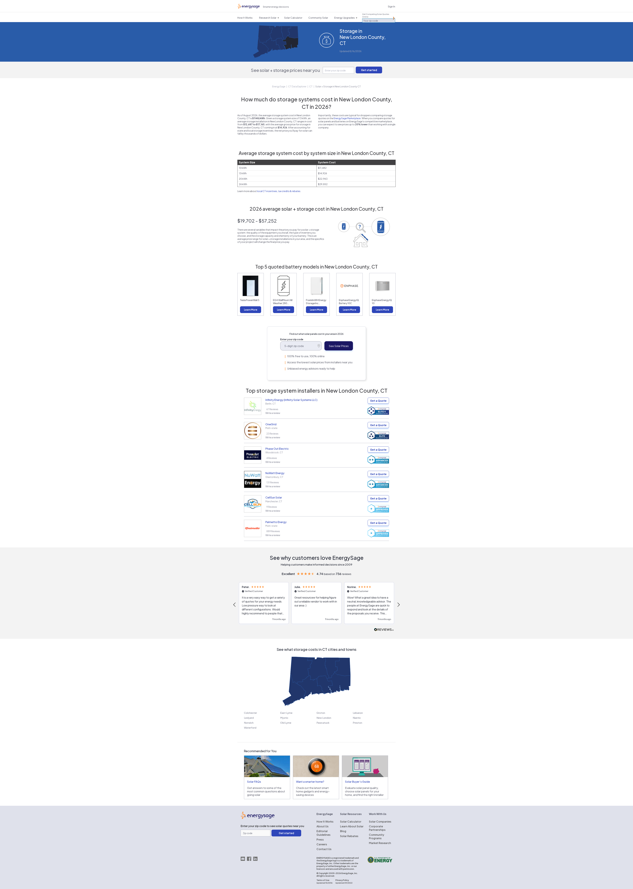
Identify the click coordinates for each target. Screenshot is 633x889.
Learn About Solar (351, 826)
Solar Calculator (350, 821)
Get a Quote (378, 400)
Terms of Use (322, 880)
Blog (343, 831)
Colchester (250, 712)
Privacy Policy (342, 880)
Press (320, 839)
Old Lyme (285, 722)
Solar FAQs (254, 781)
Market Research (380, 843)
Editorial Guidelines (323, 832)
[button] (234, 604)
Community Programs (376, 836)
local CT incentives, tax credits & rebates (278, 191)
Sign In (391, 6)
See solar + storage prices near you (285, 70)
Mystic (284, 717)
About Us (322, 826)
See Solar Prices (339, 346)
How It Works (324, 821)
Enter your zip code (291, 339)
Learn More (250, 309)
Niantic (357, 717)
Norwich (249, 722)
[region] (316, 604)
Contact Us (324, 849)
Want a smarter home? (310, 781)
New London (323, 717)
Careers (321, 844)
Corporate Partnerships (377, 828)
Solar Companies (380, 821)
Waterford (250, 727)
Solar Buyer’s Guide (357, 781)
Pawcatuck (322, 722)
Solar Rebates (349, 836)
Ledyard (249, 717)
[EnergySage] (257, 817)
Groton (320, 712)
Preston (357, 722)
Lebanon (358, 712)
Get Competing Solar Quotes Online (375, 15)
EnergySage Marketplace (347, 118)
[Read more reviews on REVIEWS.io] (384, 630)
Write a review (272, 412)
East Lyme (286, 712)
